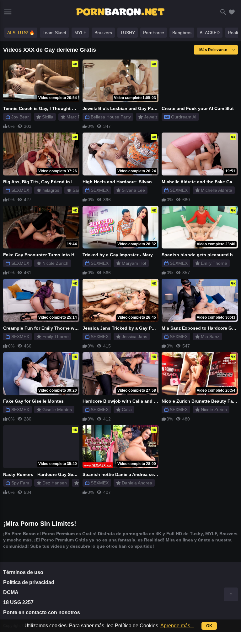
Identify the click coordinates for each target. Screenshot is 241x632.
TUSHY (127, 32)
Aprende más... (177, 625)
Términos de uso (23, 572)
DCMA (11, 592)
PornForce (153, 32)
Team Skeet (54, 32)
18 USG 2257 (18, 602)
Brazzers (103, 32)
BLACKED (210, 32)
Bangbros (181, 32)
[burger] (8, 12)
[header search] (223, 12)
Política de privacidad (28, 582)
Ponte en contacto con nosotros (41, 612)
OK (209, 626)
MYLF (80, 32)
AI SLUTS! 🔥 (21, 32)
